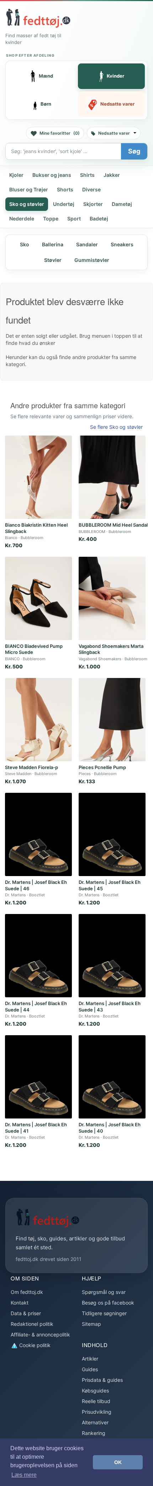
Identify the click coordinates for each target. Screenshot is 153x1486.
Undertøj (63, 204)
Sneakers (122, 244)
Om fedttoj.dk (27, 1292)
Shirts (87, 175)
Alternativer (95, 1422)
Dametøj (122, 204)
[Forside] (38, 18)
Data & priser (26, 1313)
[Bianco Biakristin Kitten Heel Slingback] (38, 477)
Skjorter (93, 204)
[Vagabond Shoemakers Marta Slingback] (112, 598)
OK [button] (118, 1462)
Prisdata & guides (102, 1380)
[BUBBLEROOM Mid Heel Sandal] (112, 477)
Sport (74, 218)
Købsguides (95, 1390)
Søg (134, 151)
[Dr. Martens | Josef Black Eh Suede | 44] (38, 955)
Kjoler (16, 175)
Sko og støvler (26, 204)
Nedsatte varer (114, 133)
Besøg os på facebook (108, 1303)
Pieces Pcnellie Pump (102, 767)
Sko (24, 244)
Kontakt (19, 1303)
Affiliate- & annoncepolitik (40, 1334)
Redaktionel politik (32, 1324)
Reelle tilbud (96, 1401)
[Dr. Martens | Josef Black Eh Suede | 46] (38, 834)
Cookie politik (34, 1345)
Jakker (112, 175)
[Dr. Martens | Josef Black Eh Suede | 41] (38, 1076)
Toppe (50, 218)
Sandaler (87, 244)
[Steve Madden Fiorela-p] (38, 719)
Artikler (90, 1359)
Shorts (65, 189)
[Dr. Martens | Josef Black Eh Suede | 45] (112, 834)
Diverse (91, 189)
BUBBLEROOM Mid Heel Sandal (113, 525)
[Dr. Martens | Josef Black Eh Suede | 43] (112, 955)
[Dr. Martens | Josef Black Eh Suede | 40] (112, 1076)
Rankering (93, 1433)
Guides (90, 1369)
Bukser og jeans (51, 175)
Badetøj (99, 218)
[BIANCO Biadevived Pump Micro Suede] (38, 598)
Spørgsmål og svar (104, 1292)
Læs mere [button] (24, 1475)
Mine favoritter (59, 133)
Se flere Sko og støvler (116, 427)
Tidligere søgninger (104, 1313)
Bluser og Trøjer (28, 189)
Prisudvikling (96, 1412)
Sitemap (91, 1324)
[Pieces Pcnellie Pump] (112, 719)
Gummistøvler (91, 260)
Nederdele (21, 218)
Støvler (53, 260)
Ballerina (52, 244)
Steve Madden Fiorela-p (31, 767)
